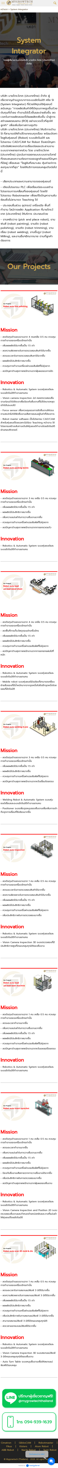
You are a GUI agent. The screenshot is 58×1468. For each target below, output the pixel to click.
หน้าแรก (4, 9)
